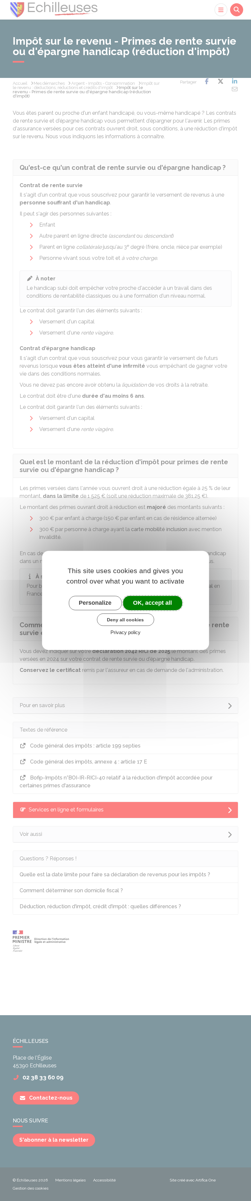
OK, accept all (152, 603)
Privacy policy (125, 632)
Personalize (95, 603)
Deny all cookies (125, 619)
